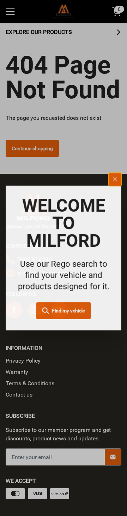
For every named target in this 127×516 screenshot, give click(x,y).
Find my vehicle (68, 311)
